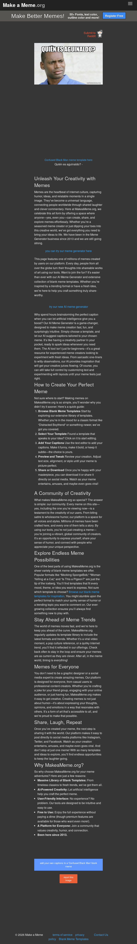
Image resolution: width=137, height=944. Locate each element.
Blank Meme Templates (73, 939)
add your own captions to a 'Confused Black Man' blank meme (68, 864)
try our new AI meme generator (68, 307)
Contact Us (101, 935)
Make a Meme (24, 5)
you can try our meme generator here (68, 251)
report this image (68, 879)
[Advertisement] (27, 96)
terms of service (62, 935)
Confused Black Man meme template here (68, 160)
